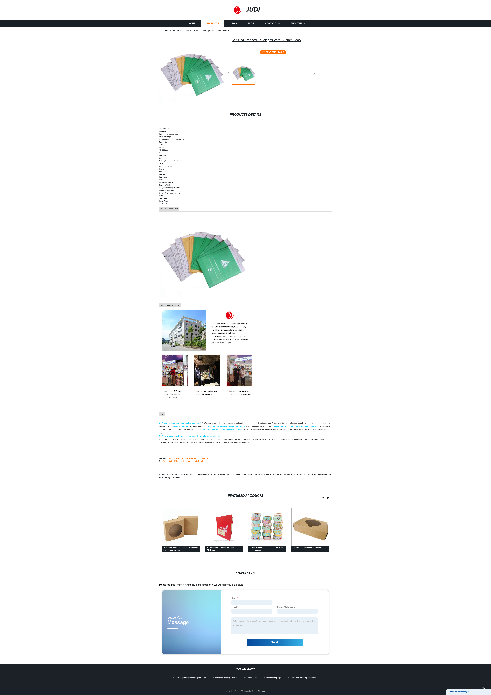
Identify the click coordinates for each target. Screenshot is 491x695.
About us (296, 23)
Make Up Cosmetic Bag (301, 474)
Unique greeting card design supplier (191, 677)
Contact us (272, 23)
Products (212, 23)
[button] (228, 73)
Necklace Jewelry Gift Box (226, 677)
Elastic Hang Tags (273, 677)
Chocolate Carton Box (168, 474)
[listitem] (245, 72)
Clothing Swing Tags (203, 474)
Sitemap (261, 691)
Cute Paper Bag (186, 474)
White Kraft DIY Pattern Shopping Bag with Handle (183, 461)
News (233, 23)
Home (192, 23)
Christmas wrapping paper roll (303, 677)
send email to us (275, 52)
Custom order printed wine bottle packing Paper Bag (188, 458)
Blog (251, 23)
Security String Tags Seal (258, 474)
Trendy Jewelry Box (221, 474)
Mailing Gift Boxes (172, 478)
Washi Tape (252, 677)
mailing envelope (238, 474)
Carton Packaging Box (280, 474)
